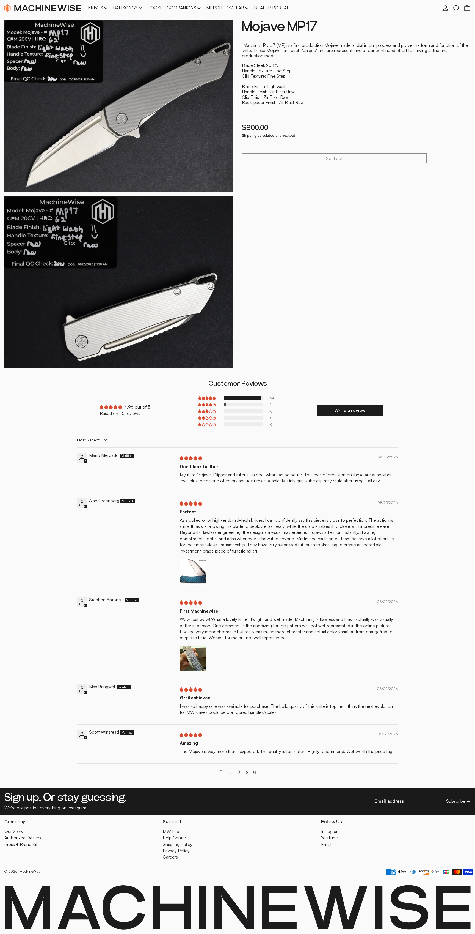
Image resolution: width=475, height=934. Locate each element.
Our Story (13, 831)
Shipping (249, 135)
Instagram (330, 831)
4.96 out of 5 (137, 407)
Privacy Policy (176, 850)
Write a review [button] (350, 410)
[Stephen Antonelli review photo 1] (193, 658)
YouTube (329, 837)
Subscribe (455, 801)
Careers (170, 857)
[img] (191, 458)
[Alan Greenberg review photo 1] (193, 571)
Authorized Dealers (22, 837)
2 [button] (230, 772)
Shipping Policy (177, 844)
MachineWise (30, 871)
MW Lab (171, 831)
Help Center (174, 837)
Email (326, 844)
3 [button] (239, 772)
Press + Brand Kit (20, 844)
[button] (456, 8)
